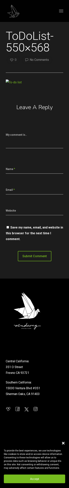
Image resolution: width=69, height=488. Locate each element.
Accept (34, 478)
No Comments (39, 60)
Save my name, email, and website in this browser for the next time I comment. (34, 233)
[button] (63, 443)
